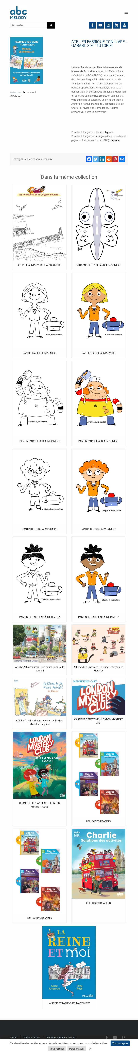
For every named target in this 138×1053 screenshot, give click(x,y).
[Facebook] (92, 25)
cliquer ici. (115, 140)
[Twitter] (96, 159)
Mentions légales (31, 1037)
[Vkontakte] (122, 159)
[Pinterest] (115, 159)
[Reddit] (109, 159)
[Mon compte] (124, 25)
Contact (14, 1037)
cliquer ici (109, 132)
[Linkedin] (102, 159)
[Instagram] (108, 25)
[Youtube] (100, 25)
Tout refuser (57, 1048)
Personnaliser (76, 1048)
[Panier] (116, 25)
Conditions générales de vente (61, 1037)
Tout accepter (120, 1043)
